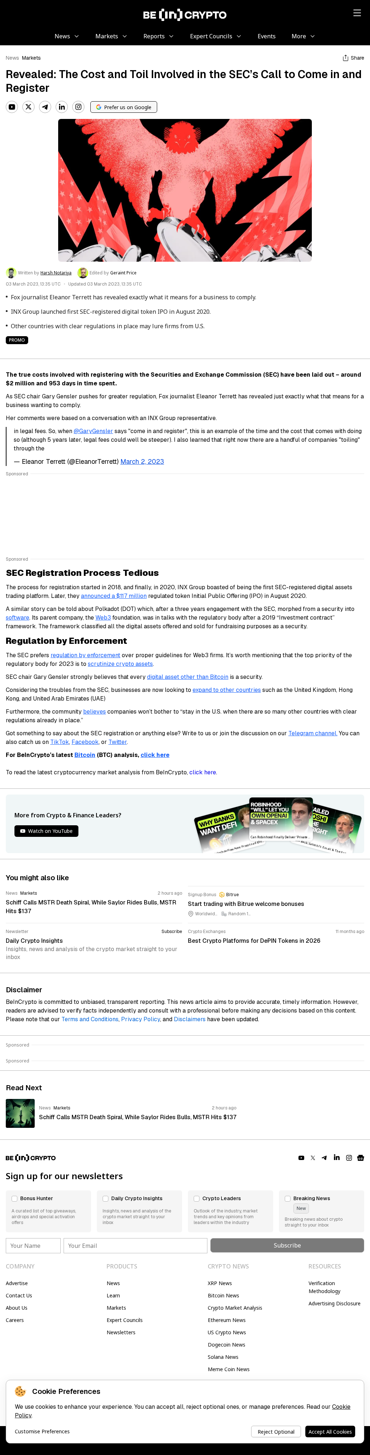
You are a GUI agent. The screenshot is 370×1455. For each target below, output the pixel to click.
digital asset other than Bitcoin (187, 677)
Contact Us (19, 1295)
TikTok (59, 742)
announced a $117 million (114, 596)
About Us (16, 1307)
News (12, 58)
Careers (15, 1320)
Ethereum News (227, 1320)
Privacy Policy (140, 1019)
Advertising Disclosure (335, 1303)
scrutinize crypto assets (120, 664)
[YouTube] (12, 107)
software (17, 617)
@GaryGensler (93, 431)
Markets (31, 58)
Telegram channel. (312, 733)
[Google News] (360, 1157)
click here (202, 772)
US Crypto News (227, 1332)
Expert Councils (125, 1320)
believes (94, 711)
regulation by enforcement (85, 655)
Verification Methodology (324, 1287)
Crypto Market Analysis (235, 1307)
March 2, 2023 (142, 461)
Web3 (103, 617)
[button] (48, 1211)
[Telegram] (45, 107)
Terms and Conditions (90, 1019)
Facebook (85, 742)
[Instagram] (78, 107)
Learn (113, 1295)
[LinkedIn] (62, 107)
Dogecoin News (226, 1344)
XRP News (220, 1283)
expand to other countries (227, 690)
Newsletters (121, 1332)
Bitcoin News (223, 1295)
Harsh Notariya (56, 273)
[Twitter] (28, 107)
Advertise (17, 1283)
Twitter (117, 742)
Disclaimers (190, 1019)
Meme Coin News (229, 1369)
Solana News (223, 1356)
